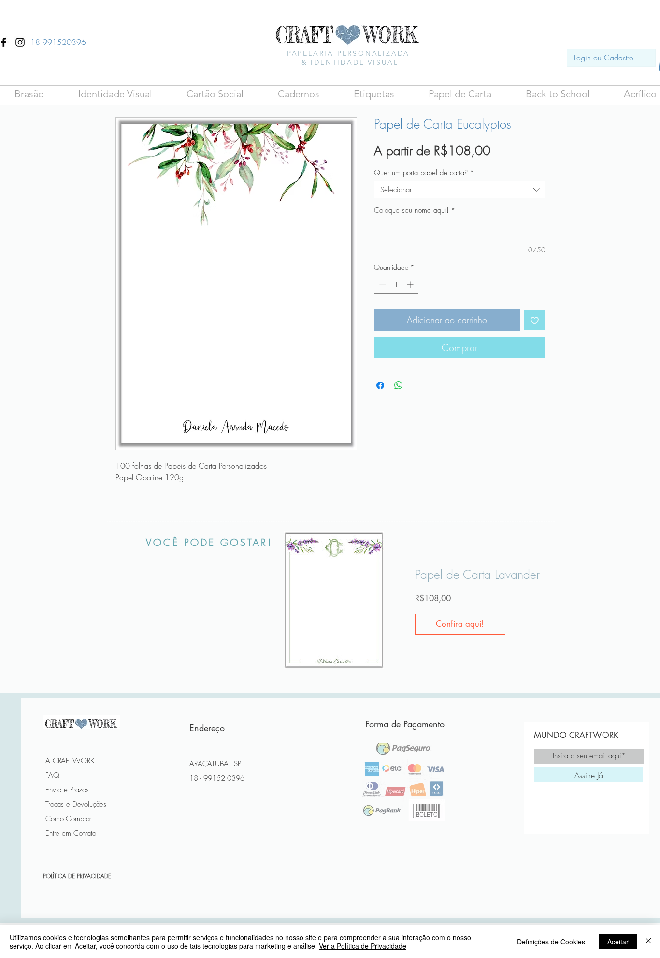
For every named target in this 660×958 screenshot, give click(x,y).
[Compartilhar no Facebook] (380, 385)
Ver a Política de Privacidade (362, 946)
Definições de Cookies (551, 941)
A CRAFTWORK (69, 761)
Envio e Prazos (67, 790)
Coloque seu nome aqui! (414, 210)
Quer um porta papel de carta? (424, 172)
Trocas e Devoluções (75, 804)
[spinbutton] (396, 284)
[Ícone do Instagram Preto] (20, 42)
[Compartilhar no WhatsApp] (398, 385)
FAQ (52, 775)
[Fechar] (648, 941)
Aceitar (618, 941)
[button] (214, 94)
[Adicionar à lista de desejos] (534, 320)
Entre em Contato (70, 833)
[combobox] (459, 189)
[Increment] (411, 284)
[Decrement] (381, 284)
